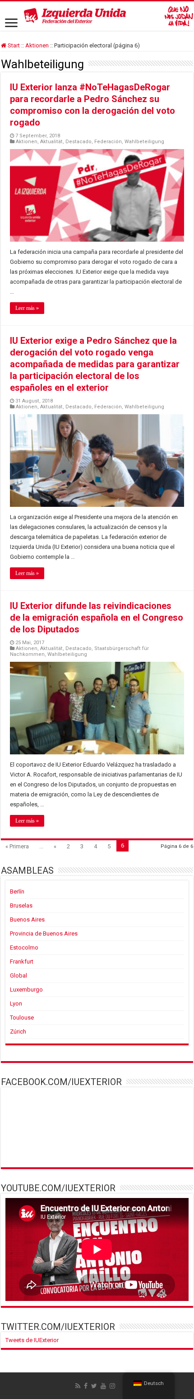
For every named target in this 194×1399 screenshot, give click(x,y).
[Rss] (77, 1385)
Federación (108, 142)
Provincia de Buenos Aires (44, 933)
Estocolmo (24, 947)
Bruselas (21, 905)
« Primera (17, 846)
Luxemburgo (26, 989)
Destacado (78, 142)
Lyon (16, 1003)
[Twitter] (94, 1385)
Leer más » (27, 308)
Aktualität (51, 142)
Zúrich (18, 1031)
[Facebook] (85, 1385)
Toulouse (22, 1017)
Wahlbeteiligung (144, 142)
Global (18, 975)
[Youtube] (103, 1385)
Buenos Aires (27, 919)
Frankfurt (21, 961)
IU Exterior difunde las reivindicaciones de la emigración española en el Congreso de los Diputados (96, 617)
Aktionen (37, 45)
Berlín (17, 891)
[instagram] (112, 1385)
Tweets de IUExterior (32, 1340)
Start (13, 45)
